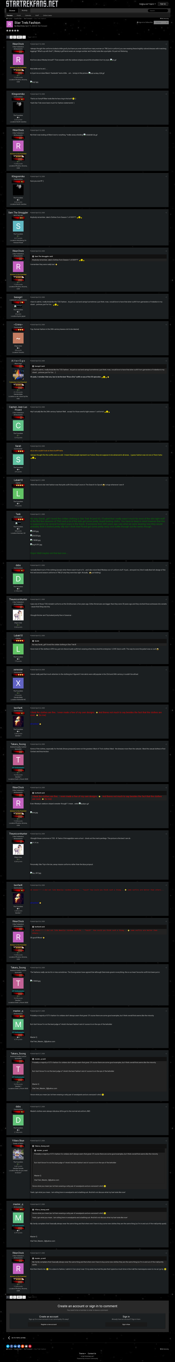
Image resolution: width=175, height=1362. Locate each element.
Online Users (47, 15)
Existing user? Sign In (147, 4)
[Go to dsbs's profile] (18, 578)
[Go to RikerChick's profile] (9, 24)
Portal (19, 15)
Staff (37, 15)
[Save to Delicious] (19, 1346)
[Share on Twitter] (8, 1346)
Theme (82, 1353)
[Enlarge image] (56, 264)
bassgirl (18, 297)
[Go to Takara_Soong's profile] (18, 759)
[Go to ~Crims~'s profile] (18, 338)
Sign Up (163, 4)
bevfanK (18, 707)
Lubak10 (18, 480)
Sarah (18, 446)
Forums (9, 15)
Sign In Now (126, 1324)
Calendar (28, 15)
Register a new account (49, 1324)
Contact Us (92, 1353)
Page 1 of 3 (32, 37)
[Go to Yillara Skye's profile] (18, 1154)
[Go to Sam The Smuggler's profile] (18, 226)
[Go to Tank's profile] (18, 523)
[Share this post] (166, 44)
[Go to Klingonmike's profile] (18, 107)
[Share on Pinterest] (30, 1346)
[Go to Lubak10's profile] (18, 493)
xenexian (18, 669)
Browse (12, 11)
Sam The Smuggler (18, 212)
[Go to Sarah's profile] (18, 459)
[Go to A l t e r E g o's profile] (18, 374)
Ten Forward (42, 26)
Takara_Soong (18, 744)
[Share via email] (26, 1346)
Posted (37, 44)
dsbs (18, 565)
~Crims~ (18, 324)
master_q (18, 1010)
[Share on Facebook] (11, 1346)
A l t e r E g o (18, 360)
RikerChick (21, 26)
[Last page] (24, 37)
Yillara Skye (18, 1140)
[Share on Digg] (15, 1346)
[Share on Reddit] (22, 1346)
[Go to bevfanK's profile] (18, 721)
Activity (24, 10)
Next (19, 37)
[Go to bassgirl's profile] (18, 306)
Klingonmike (18, 94)
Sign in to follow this (146, 22)
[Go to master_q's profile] (18, 1024)
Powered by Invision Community (87, 1358)
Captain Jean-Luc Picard (18, 408)
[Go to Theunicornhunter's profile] (18, 615)
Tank (18, 514)
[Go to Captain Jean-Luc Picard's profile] (18, 425)
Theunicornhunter (18, 599)
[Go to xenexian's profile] (18, 683)
